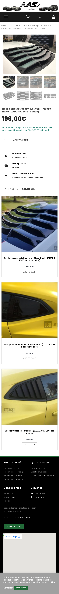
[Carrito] (28, 17)
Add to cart (20, 140)
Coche (10, 25)
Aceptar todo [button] (21, 588)
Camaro (18, 25)
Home (3, 25)
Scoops (36, 25)
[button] (6, 17)
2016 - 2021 (27, 25)
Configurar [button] (8, 588)
